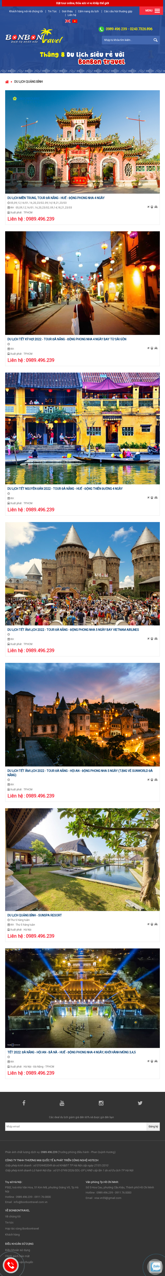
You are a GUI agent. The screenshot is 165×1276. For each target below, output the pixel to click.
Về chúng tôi (13, 1216)
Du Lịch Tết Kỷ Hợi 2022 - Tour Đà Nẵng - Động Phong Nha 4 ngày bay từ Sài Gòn (67, 339)
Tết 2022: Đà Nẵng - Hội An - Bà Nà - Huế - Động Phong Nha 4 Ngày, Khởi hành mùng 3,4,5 (72, 1052)
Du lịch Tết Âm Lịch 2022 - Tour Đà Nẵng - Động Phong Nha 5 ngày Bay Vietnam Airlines (73, 629)
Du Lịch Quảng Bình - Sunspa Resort (35, 915)
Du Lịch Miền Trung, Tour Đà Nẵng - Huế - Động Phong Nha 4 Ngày (56, 198)
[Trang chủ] (7, 81)
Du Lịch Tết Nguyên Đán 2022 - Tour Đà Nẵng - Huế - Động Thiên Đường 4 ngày (65, 488)
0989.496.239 (49, 1152)
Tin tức (9, 1222)
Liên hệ (72, 15)
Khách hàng (12, 1234)
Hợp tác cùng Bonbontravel (22, 1228)
